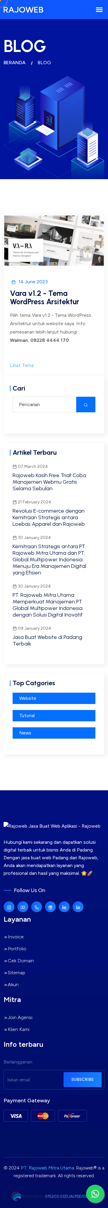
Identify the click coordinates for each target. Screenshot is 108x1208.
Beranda (15, 62)
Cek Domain (21, 960)
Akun (13, 984)
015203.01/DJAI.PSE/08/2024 (72, 1196)
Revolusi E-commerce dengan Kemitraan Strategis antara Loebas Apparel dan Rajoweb (49, 517)
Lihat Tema (22, 365)
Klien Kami (18, 1029)
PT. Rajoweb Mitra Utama (47, 1168)
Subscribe (82, 1079)
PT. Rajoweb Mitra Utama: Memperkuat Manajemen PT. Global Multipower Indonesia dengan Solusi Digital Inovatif (48, 605)
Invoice (16, 937)
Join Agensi (20, 1017)
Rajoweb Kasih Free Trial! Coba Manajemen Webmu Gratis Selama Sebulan (49, 482)
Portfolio (17, 949)
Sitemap (16, 972)
